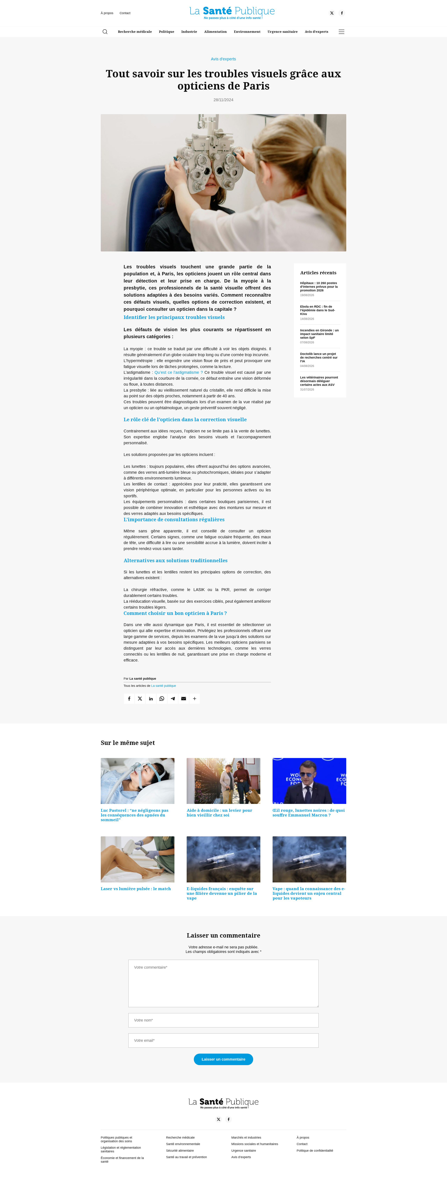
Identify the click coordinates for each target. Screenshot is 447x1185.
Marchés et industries (246, 1137)
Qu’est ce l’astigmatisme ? (179, 372)
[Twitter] (331, 14)
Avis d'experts (223, 59)
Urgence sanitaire (283, 31)
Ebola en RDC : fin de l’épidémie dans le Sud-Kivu (317, 310)
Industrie (189, 31)
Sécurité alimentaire (180, 1150)
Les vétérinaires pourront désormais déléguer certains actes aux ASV (319, 381)
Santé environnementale (183, 1144)
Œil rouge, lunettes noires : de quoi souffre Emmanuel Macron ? (309, 813)
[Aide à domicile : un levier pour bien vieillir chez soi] (223, 781)
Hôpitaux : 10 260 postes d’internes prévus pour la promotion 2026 (319, 286)
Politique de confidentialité (315, 1150)
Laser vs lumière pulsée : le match (136, 888)
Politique (166, 31)
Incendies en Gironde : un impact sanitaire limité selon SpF (319, 334)
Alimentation (215, 31)
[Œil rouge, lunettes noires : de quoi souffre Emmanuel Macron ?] (309, 781)
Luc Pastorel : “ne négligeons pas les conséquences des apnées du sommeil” (134, 815)
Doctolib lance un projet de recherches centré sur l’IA (319, 357)
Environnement (247, 31)
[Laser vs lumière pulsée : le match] (137, 859)
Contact (125, 13)
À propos (107, 13)
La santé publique (163, 686)
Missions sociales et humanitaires (254, 1144)
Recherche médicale (135, 31)
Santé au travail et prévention (186, 1157)
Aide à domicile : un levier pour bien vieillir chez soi (219, 813)
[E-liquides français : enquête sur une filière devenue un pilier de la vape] (223, 859)
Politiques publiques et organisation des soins (116, 1139)
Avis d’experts (316, 31)
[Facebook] (341, 14)
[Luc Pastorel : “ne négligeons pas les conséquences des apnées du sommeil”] (137, 781)
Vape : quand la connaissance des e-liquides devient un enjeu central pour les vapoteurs (309, 893)
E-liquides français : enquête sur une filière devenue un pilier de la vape (222, 893)
